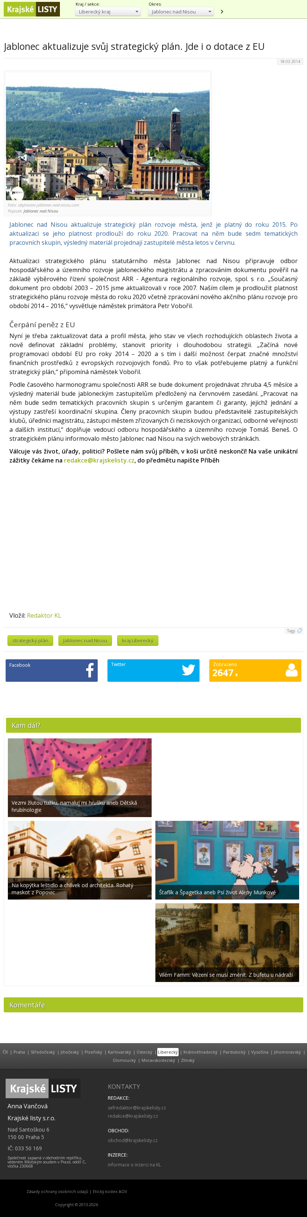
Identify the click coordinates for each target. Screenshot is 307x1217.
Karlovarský (119, 1052)
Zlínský (188, 1060)
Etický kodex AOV (110, 1191)
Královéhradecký (200, 1052)
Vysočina (259, 1052)
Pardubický (234, 1052)
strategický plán (30, 640)
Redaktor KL (44, 615)
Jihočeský (70, 1052)
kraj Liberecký (138, 640)
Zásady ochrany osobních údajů (57, 1191)
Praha (19, 1052)
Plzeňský (93, 1052)
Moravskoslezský (158, 1060)
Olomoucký (124, 1060)
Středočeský (43, 1052)
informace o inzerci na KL (134, 1165)
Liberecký (168, 1052)
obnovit (222, 12)
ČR (5, 1052)
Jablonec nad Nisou (85, 640)
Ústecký (144, 1052)
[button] (108, 11)
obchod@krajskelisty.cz (133, 1140)
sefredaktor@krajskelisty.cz (137, 1108)
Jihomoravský (287, 1052)
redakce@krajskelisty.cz (99, 460)
